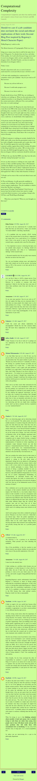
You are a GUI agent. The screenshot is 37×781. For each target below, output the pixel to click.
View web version (18, 776)
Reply (7, 270)
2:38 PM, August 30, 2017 (19, 678)
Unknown (8, 321)
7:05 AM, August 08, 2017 (19, 416)
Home (18, 772)
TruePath (8, 601)
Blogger (22, 779)
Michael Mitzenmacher (12, 353)
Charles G (8, 416)
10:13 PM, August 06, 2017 (22, 275)
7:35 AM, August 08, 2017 (17, 535)
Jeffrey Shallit (10, 338)
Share (3, 213)
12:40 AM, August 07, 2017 (20, 296)
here (32, 48)
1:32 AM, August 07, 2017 (19, 321)
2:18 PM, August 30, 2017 (19, 601)
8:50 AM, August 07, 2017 (27, 353)
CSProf (8, 535)
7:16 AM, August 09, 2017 (20, 559)
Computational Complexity (10, 8)
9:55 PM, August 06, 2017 (21, 224)
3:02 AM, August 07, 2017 (21, 338)
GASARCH (9, 276)
